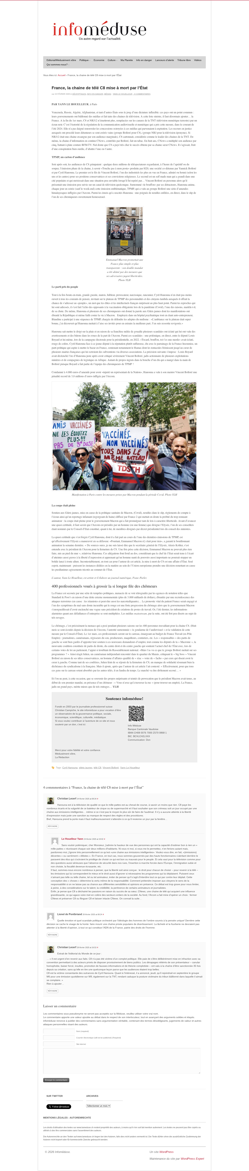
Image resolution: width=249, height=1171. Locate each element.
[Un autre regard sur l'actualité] (124, 50)
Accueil (61, 75)
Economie (99, 60)
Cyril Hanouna (70, 767)
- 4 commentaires (141, 94)
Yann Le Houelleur (122, 94)
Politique (83, 60)
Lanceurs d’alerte (164, 60)
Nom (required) (82, 1031)
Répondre (52, 826)
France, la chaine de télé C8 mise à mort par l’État (100, 88)
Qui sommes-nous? (56, 65)
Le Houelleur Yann (72, 838)
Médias (107, 94)
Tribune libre (184, 60)
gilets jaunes (85, 767)
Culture (111, 60)
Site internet (81, 1044)
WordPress (166, 1152)
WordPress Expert (192, 1158)
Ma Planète (127, 60)
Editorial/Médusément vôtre (61, 60)
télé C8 (97, 767)
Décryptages (79, 94)
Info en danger (144, 60)
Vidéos (197, 60)
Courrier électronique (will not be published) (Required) (98, 1038)
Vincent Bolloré (111, 767)
